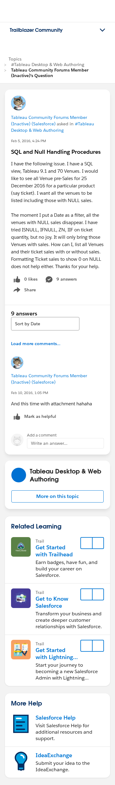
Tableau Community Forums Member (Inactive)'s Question (49, 72)
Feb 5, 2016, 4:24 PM (28, 140)
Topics (15, 59)
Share (23, 291)
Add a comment (42, 435)
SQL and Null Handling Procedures (56, 151)
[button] (57, 496)
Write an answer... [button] (49, 443)
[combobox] (45, 323)
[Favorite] (86, 543)
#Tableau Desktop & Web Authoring (47, 64)
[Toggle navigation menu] (102, 30)
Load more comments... (35, 343)
